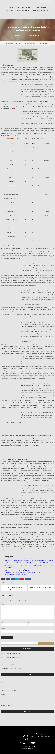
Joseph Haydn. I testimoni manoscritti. (10, 690)
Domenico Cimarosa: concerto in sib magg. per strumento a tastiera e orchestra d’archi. (40, 588)
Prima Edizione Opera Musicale (8, 698)
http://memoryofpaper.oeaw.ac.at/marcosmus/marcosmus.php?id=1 (38, 98)
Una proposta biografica (6, 705)
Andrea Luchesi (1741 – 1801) (27, 7)
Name (2, 622)
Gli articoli (10, 582)
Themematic (44, 738)
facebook (3, 716)
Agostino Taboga (37, 35)
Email (30, 622)
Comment (3, 604)
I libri (2, 686)
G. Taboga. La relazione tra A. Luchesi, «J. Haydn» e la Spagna (14, 588)
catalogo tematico (5, 679)
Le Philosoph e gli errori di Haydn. (8, 664)
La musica (3, 694)
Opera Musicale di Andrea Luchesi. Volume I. (10, 657)
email (2, 719)
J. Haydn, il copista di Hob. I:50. (8, 661)
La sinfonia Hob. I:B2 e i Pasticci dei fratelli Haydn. (12, 668)
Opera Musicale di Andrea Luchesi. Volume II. (11, 653)
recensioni (3, 701)
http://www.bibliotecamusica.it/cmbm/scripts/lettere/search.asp (34, 397)
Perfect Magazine (45, 736)
